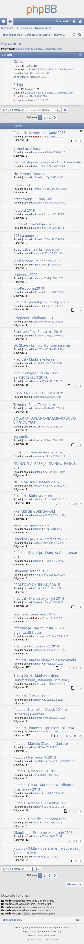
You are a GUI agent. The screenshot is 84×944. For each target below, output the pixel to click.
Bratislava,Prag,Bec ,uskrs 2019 (37, 331)
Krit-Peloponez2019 (28, 288)
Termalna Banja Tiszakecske (34, 404)
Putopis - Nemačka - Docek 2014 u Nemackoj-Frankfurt (40, 711)
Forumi (11, 22)
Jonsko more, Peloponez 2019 (36, 260)
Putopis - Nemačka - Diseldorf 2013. (41, 803)
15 (66, 736)
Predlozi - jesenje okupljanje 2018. (40, 132)
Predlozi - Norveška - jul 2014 (36, 646)
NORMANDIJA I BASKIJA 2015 (36, 482)
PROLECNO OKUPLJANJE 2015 (36, 584)
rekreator (37, 152)
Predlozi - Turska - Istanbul (33, 695)
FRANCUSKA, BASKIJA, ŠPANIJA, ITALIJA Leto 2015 (47, 465)
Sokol (35, 363)
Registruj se (44, 28)
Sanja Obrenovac (42, 761)
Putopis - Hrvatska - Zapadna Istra (39, 818)
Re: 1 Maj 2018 (38, 96)
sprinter (21, 76)
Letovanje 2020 (25, 274)
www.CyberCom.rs (47, 935)
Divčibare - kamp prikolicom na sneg (41, 345)
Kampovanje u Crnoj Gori (32, 199)
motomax (37, 717)
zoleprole (37, 202)
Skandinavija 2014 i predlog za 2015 (41, 539)
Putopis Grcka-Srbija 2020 (33, 224)
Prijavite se (26, 28)
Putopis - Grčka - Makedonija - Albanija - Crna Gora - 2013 (44, 786)
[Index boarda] (42, 9)
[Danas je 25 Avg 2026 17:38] (74, 34)
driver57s (37, 349)
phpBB (30, 927)
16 (70, 736)
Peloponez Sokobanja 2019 (34, 317)
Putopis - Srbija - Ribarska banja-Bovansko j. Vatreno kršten (47, 850)
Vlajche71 (37, 166)
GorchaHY (49, 48)
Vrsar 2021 (21, 185)
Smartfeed (61, 21)
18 (80, 736)
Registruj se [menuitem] (81, 22)
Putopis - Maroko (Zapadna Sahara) (40, 743)
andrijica (37, 48)
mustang (37, 472)
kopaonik (20, 436)
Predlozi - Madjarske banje (33, 359)
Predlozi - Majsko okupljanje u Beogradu (44, 660)
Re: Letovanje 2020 (40, 73)
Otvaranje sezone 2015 (31, 571)
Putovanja (11, 43)
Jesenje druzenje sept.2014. (34, 614)
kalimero (37, 321)
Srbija (18, 84)
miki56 (28, 48)
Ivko (34, 775)
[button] (55, 117)
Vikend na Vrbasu (26, 148)
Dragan (36, 602)
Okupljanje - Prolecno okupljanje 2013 (43, 832)
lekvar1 (36, 440)
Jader (35, 136)
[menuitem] (80, 34)
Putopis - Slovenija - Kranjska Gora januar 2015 (45, 554)
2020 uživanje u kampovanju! (36, 249)
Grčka (18, 61)
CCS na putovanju (27, 235)
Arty (34, 931)
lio (33, 747)
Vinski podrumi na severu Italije (37, 452)
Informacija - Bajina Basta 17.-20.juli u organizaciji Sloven (42, 630)
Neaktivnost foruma (28, 173)
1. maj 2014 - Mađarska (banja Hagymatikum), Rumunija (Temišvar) (41, 677)
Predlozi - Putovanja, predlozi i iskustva (43, 727)
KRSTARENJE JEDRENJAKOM (34, 511)
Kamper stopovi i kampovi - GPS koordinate (47, 162)
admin (60, 48)
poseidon (22, 100)
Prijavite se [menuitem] (75, 22)
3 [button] (50, 117)
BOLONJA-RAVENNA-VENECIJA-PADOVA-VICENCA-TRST (44, 420)
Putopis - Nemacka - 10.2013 (35, 771)
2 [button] (45, 117)
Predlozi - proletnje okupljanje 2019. (41, 302)
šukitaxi (19, 48)
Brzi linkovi (4, 22)
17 (75, 736)
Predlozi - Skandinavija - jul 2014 (38, 598)
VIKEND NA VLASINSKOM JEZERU (38, 393)
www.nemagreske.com (31, 525)
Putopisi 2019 (24, 210)
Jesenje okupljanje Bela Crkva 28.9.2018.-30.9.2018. (35, 375)
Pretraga (8, 28)
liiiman (35, 253)
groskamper (39, 636)
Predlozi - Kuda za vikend (32, 495)
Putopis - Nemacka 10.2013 (34, 757)
